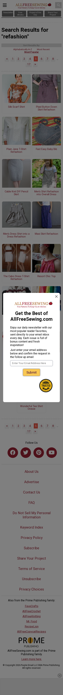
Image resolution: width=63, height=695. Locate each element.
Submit (31, 372)
